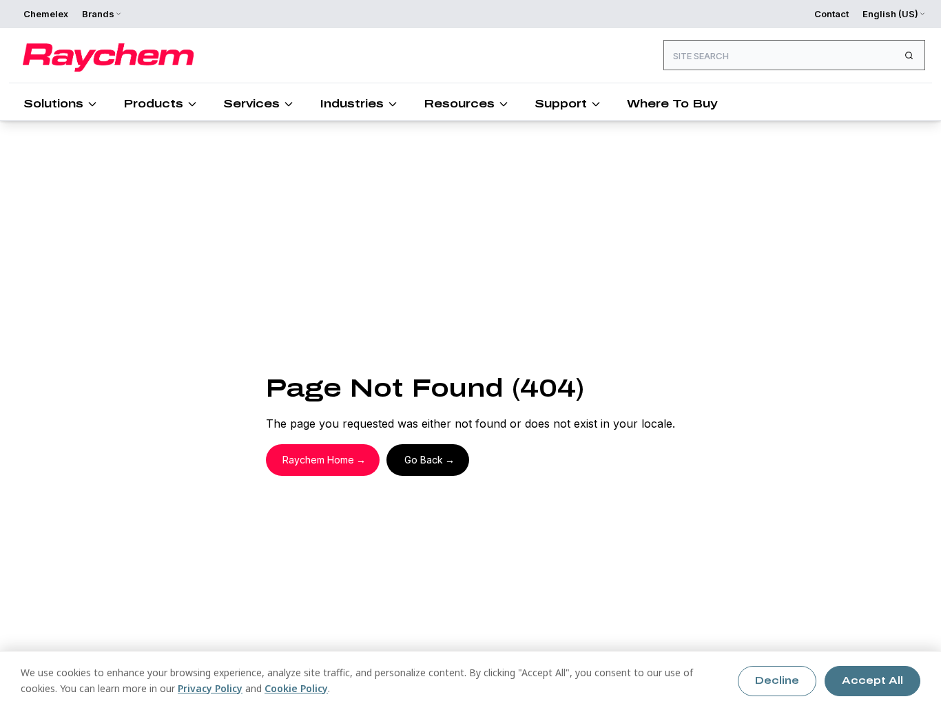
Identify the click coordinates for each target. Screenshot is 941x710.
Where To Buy (672, 103)
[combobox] (794, 55)
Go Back (423, 460)
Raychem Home (318, 460)
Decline (777, 681)
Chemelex (45, 13)
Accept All (872, 681)
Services (251, 103)
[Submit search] (909, 55)
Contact (831, 13)
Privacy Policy (210, 688)
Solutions (53, 103)
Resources (459, 103)
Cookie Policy (296, 688)
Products (153, 103)
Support (561, 103)
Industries (352, 103)
